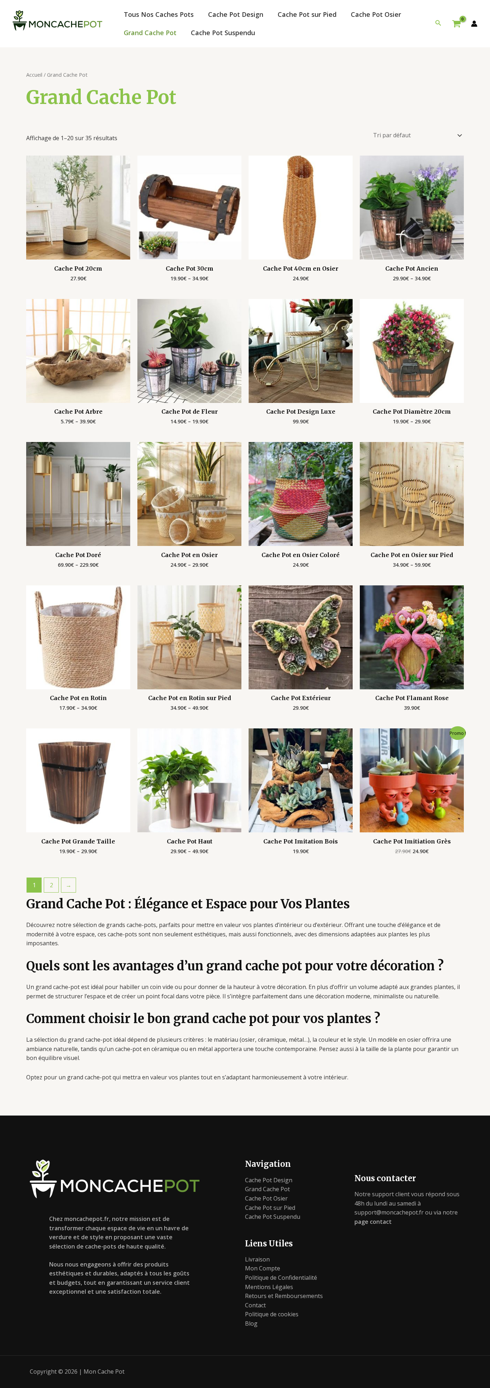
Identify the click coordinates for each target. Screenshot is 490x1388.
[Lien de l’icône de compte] (474, 23)
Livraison (257, 1259)
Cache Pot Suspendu (223, 32)
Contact (255, 1305)
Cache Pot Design (235, 14)
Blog (251, 1323)
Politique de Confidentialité (281, 1278)
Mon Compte (262, 1268)
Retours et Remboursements (284, 1296)
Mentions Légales (269, 1287)
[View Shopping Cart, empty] (456, 23)
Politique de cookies (271, 1314)
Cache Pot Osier (376, 14)
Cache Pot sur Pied (307, 14)
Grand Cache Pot (150, 32)
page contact (373, 1222)
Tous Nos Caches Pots (159, 14)
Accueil (34, 74)
